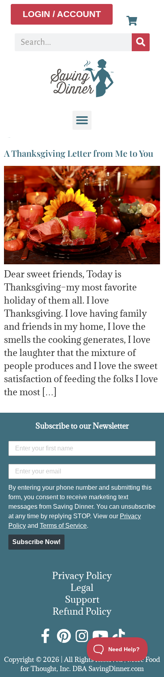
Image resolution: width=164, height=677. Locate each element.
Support (82, 599)
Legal (82, 587)
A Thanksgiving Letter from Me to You (78, 153)
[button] (82, 120)
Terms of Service (63, 525)
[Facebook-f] (45, 636)
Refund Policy (82, 611)
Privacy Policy (82, 575)
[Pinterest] (64, 636)
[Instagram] (82, 636)
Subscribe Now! (36, 542)
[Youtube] (100, 636)
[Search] (141, 42)
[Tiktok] (118, 636)
